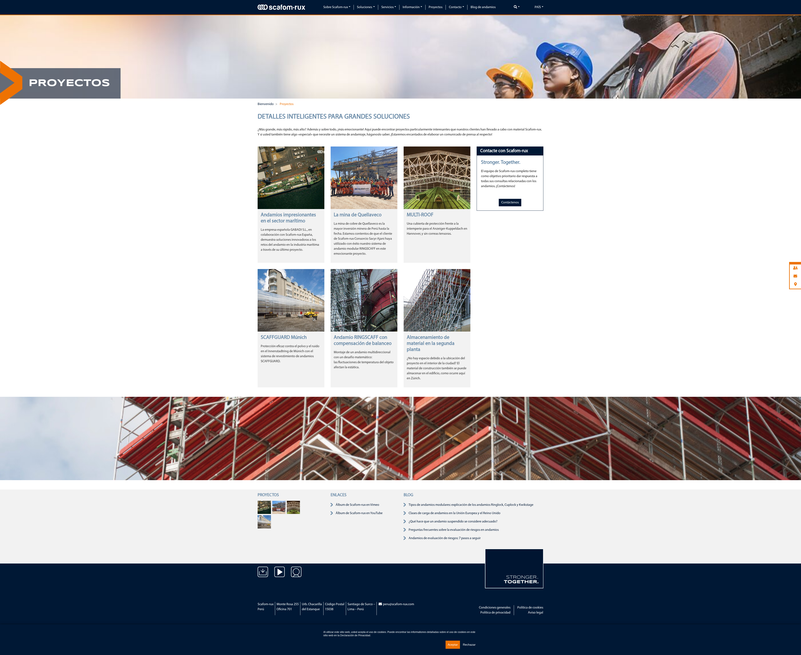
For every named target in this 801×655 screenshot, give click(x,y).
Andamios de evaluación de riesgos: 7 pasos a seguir (445, 538)
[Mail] (795, 276)
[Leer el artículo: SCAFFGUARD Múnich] (291, 300)
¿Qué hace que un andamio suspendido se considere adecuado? (453, 521)
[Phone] (795, 268)
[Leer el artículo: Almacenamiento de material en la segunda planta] (437, 300)
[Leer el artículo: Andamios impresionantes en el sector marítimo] (291, 178)
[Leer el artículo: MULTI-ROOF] (437, 178)
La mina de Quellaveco (358, 215)
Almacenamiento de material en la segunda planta (431, 343)
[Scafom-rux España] (281, 7)
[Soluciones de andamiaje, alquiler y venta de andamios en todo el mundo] (296, 575)
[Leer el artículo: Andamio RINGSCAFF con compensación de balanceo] (364, 300)
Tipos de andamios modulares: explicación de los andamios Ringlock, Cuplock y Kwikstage (471, 505)
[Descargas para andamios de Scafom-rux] (263, 575)
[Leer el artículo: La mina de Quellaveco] (364, 178)
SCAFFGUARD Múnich (284, 337)
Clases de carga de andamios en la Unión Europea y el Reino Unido (454, 513)
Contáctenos (510, 202)
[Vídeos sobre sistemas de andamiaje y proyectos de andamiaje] (279, 575)
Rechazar (469, 644)
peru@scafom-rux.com (398, 604)
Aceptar (453, 644)
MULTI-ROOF (420, 215)
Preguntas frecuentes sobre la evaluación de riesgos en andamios (454, 530)
